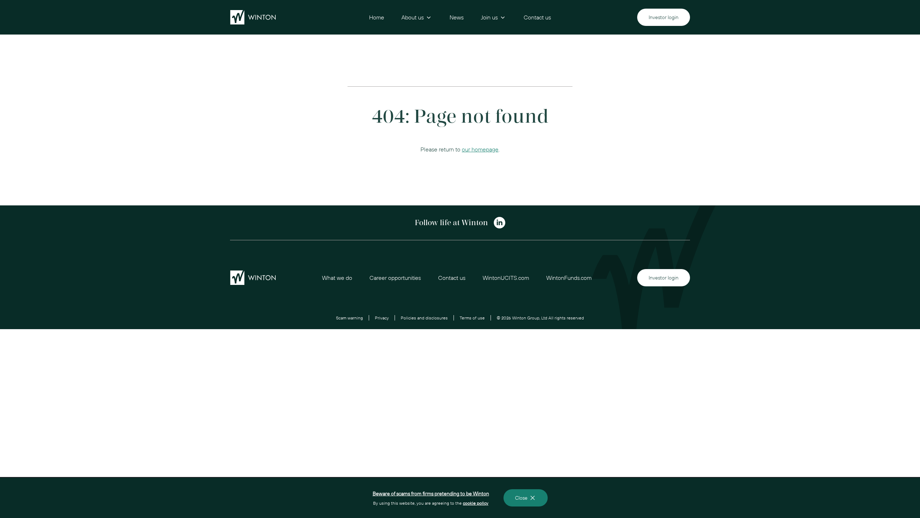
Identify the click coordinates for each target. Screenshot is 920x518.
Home (376, 17)
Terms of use (472, 318)
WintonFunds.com (569, 277)
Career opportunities (395, 277)
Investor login (663, 17)
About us (412, 17)
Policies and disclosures (424, 318)
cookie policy (475, 503)
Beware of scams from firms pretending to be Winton (431, 493)
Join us (489, 17)
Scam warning (349, 318)
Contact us (537, 17)
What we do (337, 277)
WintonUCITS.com (506, 277)
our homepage (480, 149)
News (457, 17)
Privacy (382, 318)
